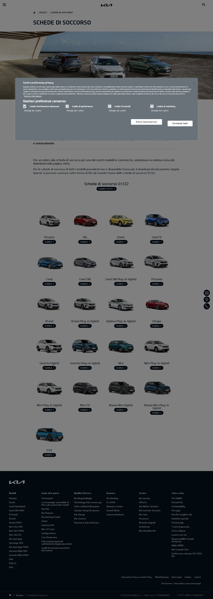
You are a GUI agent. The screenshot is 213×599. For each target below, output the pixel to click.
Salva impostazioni (146, 122)
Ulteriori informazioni (32, 96)
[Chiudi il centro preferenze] (194, 83)
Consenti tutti (180, 123)
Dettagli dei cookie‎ (32, 110)
